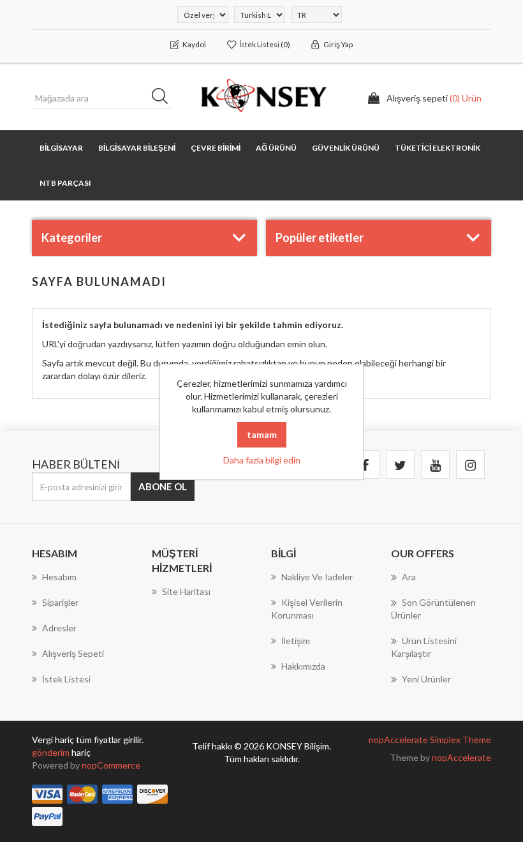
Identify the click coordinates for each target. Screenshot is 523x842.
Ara (164, 98)
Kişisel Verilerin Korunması (307, 608)
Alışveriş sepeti (73, 653)
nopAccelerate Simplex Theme (430, 739)
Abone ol (162, 486)
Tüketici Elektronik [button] (437, 148)
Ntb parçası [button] (65, 183)
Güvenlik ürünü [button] (345, 148)
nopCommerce (111, 765)
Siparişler (60, 602)
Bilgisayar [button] (61, 148)
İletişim (295, 640)
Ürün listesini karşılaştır (424, 647)
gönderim (51, 752)
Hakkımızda (303, 666)
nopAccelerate (461, 757)
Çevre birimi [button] (215, 148)
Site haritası (186, 591)
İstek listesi (66, 678)
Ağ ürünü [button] (276, 148)
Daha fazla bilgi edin (261, 460)
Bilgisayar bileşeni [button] (136, 148)
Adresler (59, 627)
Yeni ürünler (426, 678)
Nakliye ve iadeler (317, 576)
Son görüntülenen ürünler (433, 608)
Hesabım (59, 576)
